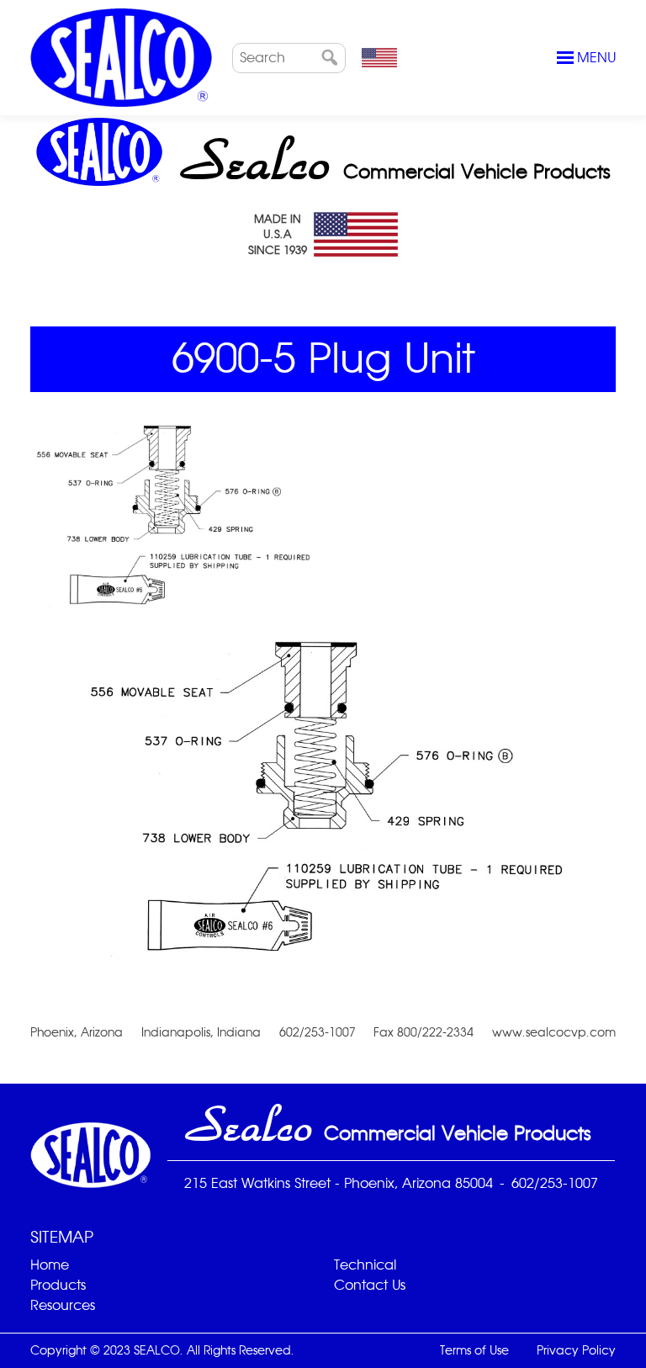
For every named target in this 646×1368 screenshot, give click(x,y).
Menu (596, 58)
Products (58, 1285)
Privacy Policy (576, 1350)
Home (49, 1265)
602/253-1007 (554, 1183)
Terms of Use (474, 1350)
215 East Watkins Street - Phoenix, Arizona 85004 (338, 1183)
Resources (62, 1305)
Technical (365, 1265)
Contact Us (369, 1285)
